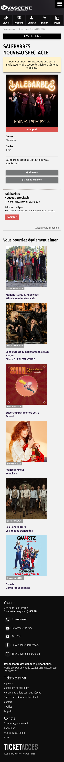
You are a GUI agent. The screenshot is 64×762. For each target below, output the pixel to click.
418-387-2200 (10, 671)
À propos (8, 683)
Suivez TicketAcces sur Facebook (21, 697)
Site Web (33, 172)
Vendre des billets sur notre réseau (22, 692)
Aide (6, 737)
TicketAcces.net (10, 29)
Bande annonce (33, 179)
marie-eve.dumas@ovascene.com (40, 667)
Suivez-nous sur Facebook (25, 645)
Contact (8, 701)
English (7, 711)
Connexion (9, 728)
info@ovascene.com (22, 627)
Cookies (8, 706)
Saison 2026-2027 (37, 29)
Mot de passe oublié (14, 732)
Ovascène (23, 29)
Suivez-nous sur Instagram (26, 653)
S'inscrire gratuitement (16, 723)
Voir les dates (33, 36)
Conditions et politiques (16, 687)
